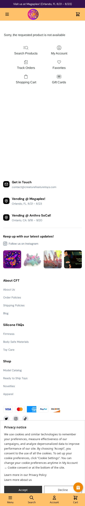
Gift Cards (59, 82)
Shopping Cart (26, 82)
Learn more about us (18, 480)
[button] (23, 490)
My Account (59, 53)
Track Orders (26, 67)
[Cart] (78, 14)
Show (78, 487)
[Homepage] (42, 14)
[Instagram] (16, 419)
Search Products (26, 53)
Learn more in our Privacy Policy (25, 475)
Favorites (59, 67)
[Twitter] (6, 419)
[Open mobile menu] (7, 14)
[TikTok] (25, 419)
